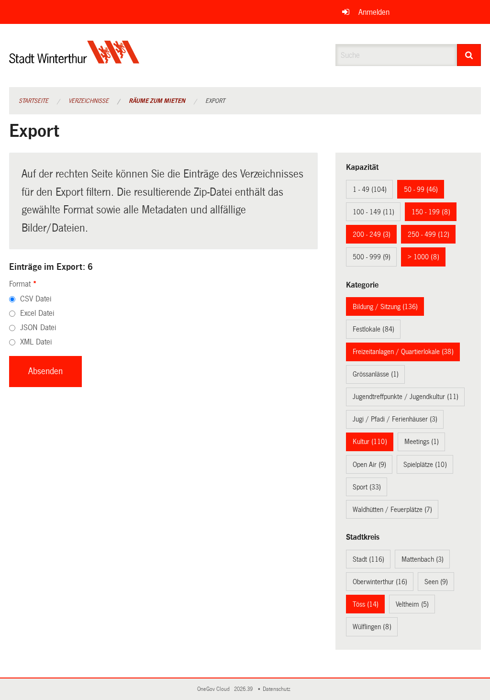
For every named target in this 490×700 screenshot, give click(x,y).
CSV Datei (35, 299)
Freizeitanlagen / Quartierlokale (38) (403, 352)
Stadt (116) (368, 559)
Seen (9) (436, 582)
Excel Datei (37, 313)
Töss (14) (366, 604)
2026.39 (244, 689)
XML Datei (36, 342)
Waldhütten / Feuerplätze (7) (392, 509)
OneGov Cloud (215, 689)
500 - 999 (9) (371, 257)
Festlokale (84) (373, 329)
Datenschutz (278, 689)
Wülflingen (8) (372, 627)
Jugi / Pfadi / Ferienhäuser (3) (395, 419)
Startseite (33, 101)
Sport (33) (367, 487)
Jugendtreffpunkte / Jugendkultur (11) (405, 396)
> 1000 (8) (423, 257)
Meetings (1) (421, 441)
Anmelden (374, 12)
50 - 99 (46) (421, 189)
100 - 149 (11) (373, 212)
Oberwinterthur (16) (380, 582)
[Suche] (469, 55)
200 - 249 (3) (371, 234)
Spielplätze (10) (425, 464)
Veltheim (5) (412, 604)
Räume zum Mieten (157, 101)
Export (215, 101)
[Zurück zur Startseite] (74, 60)
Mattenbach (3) (422, 559)
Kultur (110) (370, 441)
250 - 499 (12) (428, 234)
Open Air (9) (369, 464)
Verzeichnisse (88, 101)
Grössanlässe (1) (376, 374)
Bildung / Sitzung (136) (385, 307)
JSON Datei (38, 327)
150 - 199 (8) (431, 212)
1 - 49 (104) (370, 189)
